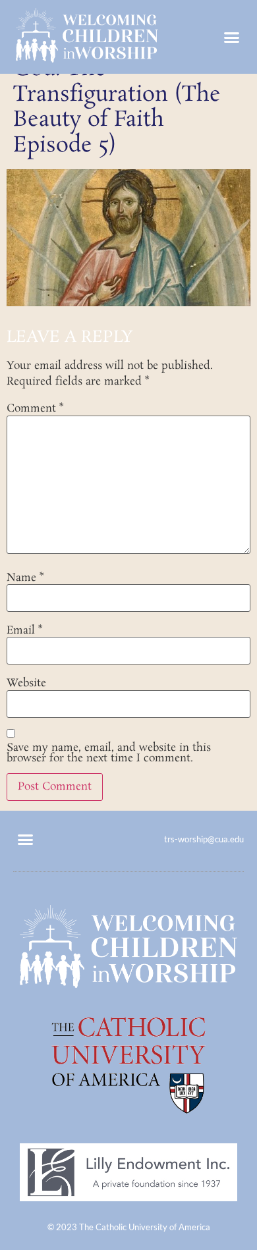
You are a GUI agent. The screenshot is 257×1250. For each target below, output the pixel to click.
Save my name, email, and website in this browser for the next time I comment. (109, 753)
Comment (35, 409)
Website (26, 683)
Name (25, 578)
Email (24, 631)
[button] (231, 36)
